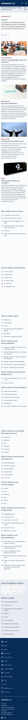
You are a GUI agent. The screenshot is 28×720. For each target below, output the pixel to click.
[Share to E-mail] (2, 35)
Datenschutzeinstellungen (7, 707)
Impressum (4, 703)
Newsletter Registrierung (7, 714)
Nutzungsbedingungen (6, 712)
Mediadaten (4, 711)
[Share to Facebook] (6, 35)
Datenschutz (4, 705)
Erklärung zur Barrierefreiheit (8, 709)
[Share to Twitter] (9, 35)
